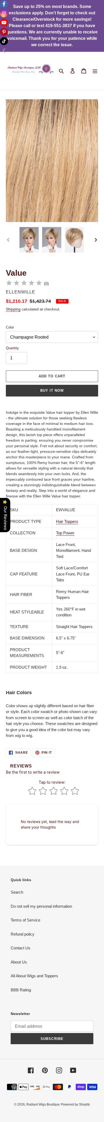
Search (17, 892)
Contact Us (20, 948)
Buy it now (52, 391)
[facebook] (4, 4)
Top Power (65, 533)
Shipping (13, 309)
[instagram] (4, 13)
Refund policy (22, 934)
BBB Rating (21, 990)
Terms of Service (25, 920)
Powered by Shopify (75, 1104)
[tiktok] (4, 41)
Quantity (12, 348)
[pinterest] (4, 32)
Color (10, 327)
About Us (19, 962)
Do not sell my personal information (41, 906)
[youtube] (4, 23)
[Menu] (95, 70)
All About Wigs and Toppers (34, 976)
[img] (24, 284)
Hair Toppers (67, 521)
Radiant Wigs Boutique (43, 1104)
